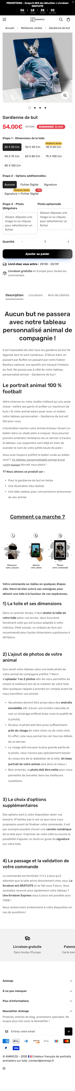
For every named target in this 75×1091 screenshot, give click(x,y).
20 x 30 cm (13, 148)
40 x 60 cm (54, 148)
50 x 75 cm (13, 157)
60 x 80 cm (33, 157)
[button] (20, 223)
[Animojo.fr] (37, 19)
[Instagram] (4, 1068)
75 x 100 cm (55, 157)
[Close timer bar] (73, 2)
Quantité (8, 241)
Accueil (9, 28)
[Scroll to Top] (68, 1072)
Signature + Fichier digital (22, 195)
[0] (68, 19)
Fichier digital (30, 186)
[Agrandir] (65, 95)
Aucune (11, 186)
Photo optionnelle (49, 204)
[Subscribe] (68, 1031)
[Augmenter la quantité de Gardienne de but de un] (68, 242)
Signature (51, 186)
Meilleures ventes (31, 28)
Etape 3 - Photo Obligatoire (13, 206)
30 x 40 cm (33, 148)
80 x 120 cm (14, 166)
